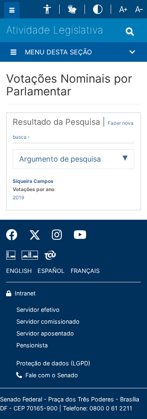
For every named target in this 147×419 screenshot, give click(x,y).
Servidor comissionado (48, 321)
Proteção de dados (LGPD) (53, 363)
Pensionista (32, 345)
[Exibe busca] (130, 31)
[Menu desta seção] (13, 52)
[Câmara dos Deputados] (12, 255)
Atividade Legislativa (54, 30)
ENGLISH (19, 270)
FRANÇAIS (85, 270)
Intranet (24, 293)
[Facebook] (14, 234)
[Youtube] (77, 234)
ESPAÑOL (51, 270)
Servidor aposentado (45, 333)
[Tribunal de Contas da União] (49, 255)
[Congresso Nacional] (29, 255)
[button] (47, 9)
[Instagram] (57, 234)
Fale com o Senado (51, 375)
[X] (34, 234)
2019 (18, 197)
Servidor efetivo (38, 309)
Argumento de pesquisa (60, 159)
